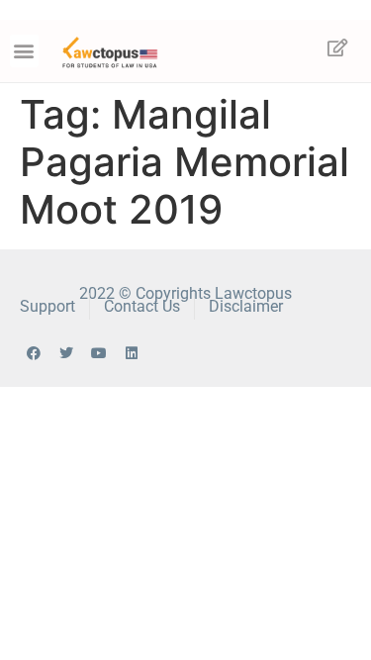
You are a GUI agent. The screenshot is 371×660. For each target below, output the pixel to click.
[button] (24, 51)
